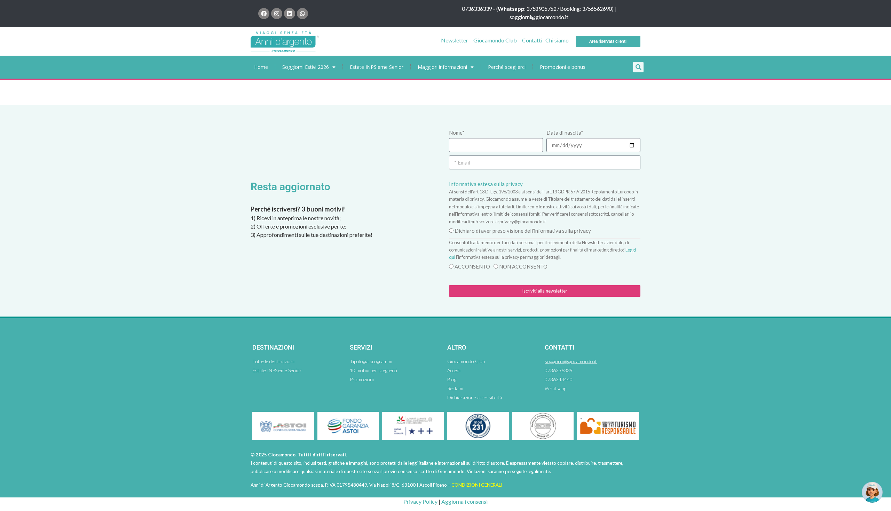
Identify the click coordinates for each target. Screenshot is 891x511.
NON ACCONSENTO (523, 266)
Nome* (457, 132)
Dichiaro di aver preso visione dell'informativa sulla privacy (523, 230)
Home (261, 67)
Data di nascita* (564, 132)
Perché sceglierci (507, 67)
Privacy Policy (420, 501)
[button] (638, 67)
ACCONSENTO (472, 266)
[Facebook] (263, 13)
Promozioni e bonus (562, 67)
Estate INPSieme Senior (376, 67)
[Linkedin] (289, 13)
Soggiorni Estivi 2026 (305, 67)
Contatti (532, 40)
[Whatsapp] (302, 13)
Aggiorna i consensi (464, 501)
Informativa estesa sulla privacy (486, 184)
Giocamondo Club (495, 40)
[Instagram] (276, 13)
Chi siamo (557, 40)
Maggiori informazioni (442, 67)
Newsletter (454, 40)
